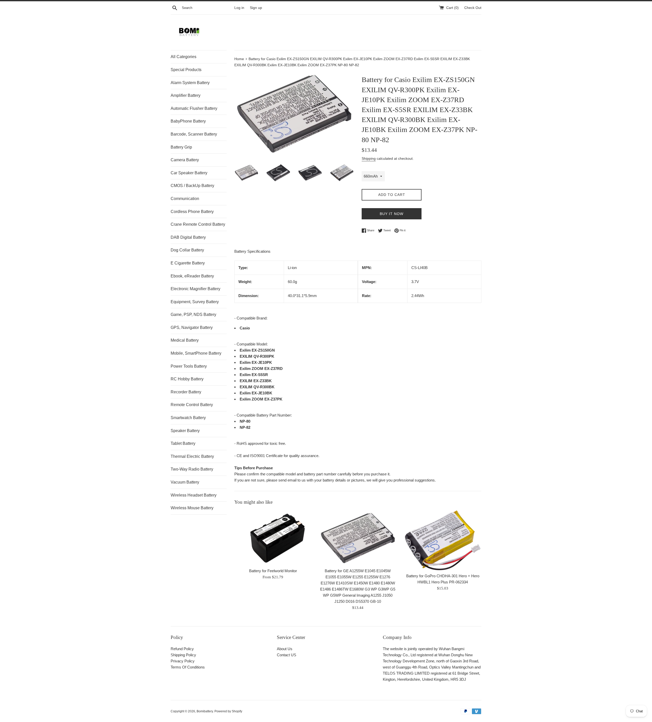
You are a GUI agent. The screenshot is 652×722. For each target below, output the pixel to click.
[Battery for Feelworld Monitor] (272, 538)
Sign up (256, 8)
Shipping (369, 158)
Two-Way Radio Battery (192, 469)
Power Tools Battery (189, 366)
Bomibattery (205, 711)
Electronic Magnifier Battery (195, 289)
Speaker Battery (185, 431)
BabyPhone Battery (188, 121)
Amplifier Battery (185, 95)
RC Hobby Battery (187, 379)
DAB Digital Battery (188, 237)
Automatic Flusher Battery (194, 108)
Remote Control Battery (192, 405)
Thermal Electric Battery (192, 456)
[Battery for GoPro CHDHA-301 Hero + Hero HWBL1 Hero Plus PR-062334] (442, 540)
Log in (239, 8)
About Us (284, 649)
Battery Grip (181, 147)
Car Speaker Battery (189, 173)
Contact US (286, 655)
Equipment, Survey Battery (195, 302)
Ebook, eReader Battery (192, 276)
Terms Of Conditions (188, 667)
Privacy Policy (183, 661)
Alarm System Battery (190, 83)
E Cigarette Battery (188, 263)
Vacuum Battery (185, 482)
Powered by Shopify (228, 711)
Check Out (472, 8)
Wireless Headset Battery (193, 495)
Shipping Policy (183, 655)
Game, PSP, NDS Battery (193, 314)
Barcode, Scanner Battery (194, 134)
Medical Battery (185, 340)
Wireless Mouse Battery (192, 508)
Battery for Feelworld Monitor (273, 571)
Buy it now (391, 214)
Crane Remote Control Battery (198, 224)
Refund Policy (182, 649)
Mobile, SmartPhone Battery (196, 353)
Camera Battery (185, 160)
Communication (185, 198)
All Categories (183, 57)
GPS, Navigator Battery (192, 327)
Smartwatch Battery (188, 418)
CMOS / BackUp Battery (192, 185)
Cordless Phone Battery (192, 211)
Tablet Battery (183, 443)
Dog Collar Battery (187, 250)
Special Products (186, 70)
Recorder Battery (186, 392)
